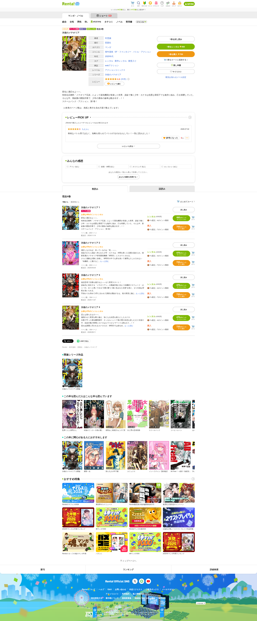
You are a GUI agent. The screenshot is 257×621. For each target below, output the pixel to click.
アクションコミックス (115, 69)
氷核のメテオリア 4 (90, 307)
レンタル (109, 60)
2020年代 (109, 56)
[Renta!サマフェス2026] (77, 3)
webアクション (112, 65)
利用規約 (125, 593)
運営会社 (162, 598)
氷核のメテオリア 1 (90, 207)
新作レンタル (121, 60)
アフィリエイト (112, 593)
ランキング (128, 569)
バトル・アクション (142, 51)
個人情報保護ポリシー (142, 593)
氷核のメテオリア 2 (90, 242)
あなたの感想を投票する (127, 177)
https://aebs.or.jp (100, 616)
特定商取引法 (96, 598)
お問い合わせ (120, 589)
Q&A (109, 589)
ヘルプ (101, 589)
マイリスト (177, 71)
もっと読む (104, 261)
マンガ (108, 47)
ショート (105, 15)
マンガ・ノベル (75, 15)
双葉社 (108, 42)
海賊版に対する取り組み (145, 598)
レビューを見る (127, 146)
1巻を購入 (176, 54)
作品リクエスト (135, 589)
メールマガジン (168, 589)
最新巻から (75, 202)
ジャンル (140, 21)
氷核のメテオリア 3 (90, 274)
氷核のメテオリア (113, 74)
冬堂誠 (108, 38)
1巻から (65, 202)
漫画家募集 (126, 598)
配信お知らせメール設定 (176, 77)
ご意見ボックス (152, 589)
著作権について (112, 598)
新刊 (43, 569)
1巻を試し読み (176, 39)
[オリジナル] (96, 21)
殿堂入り (132, 60)
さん (85, 129)
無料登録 (190, 4)
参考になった (172, 137)
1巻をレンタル (176, 46)
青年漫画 (109, 51)
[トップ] (68, 3)
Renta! (64, 347)
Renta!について (88, 589)
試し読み (184, 209)
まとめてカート (186, 201)
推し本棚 (177, 65)
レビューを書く (115, 84)
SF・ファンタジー (123, 51)
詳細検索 (214, 569)
